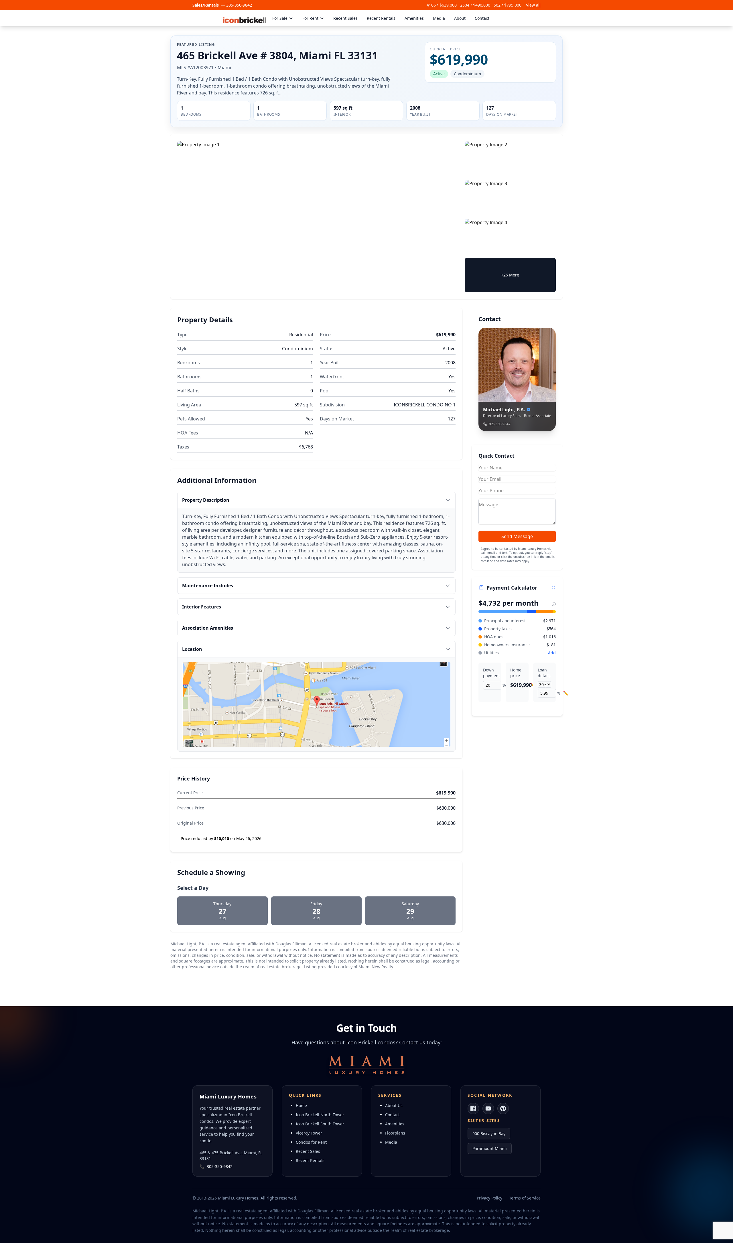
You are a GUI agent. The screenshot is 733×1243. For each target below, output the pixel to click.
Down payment (490, 672)
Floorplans (395, 1133)
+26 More (510, 275)
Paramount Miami (489, 1148)
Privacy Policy (489, 1198)
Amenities (414, 18)
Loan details (544, 672)
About (460, 18)
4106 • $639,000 (442, 5)
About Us (394, 1105)
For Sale (279, 18)
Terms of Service (525, 1198)
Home (301, 1105)
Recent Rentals (381, 18)
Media (439, 18)
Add (552, 652)
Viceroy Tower (309, 1133)
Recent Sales (345, 18)
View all (533, 5)
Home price (515, 672)
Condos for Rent (311, 1142)
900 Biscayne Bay (488, 1133)
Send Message (517, 536)
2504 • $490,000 (475, 5)
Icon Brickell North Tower (320, 1114)
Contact (482, 18)
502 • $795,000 (507, 5)
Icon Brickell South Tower (320, 1124)
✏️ (533, 685)
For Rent (310, 18)
